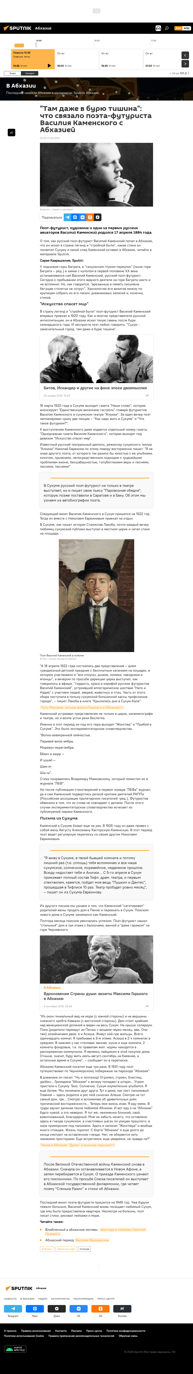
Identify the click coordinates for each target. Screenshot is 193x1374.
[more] (147, 395)
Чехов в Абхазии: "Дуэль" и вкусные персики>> (78, 1145)
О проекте (10, 1330)
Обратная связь (128, 1336)
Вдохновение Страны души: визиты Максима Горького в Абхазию (96, 996)
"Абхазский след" (66, 1249)
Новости (10, 1298)
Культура (84, 1249)
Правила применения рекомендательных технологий (81, 1336)
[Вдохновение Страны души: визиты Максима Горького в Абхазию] (96, 959)
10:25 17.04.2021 (50, 138)
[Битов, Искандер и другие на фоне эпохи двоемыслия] (96, 359)
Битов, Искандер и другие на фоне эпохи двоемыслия (95, 387)
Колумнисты (60, 1298)
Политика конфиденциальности (125, 1330)
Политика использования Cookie (24, 1336)
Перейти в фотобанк (62, 209)
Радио (42, 1298)
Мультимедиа (83, 1298)
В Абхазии (52, 987)
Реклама (76, 1330)
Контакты (61, 1330)
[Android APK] (15, 1349)
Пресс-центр (105, 1298)
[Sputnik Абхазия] (18, 31)
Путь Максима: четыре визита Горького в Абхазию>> (82, 707)
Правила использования (36, 1330)
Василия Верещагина (92, 1240)
